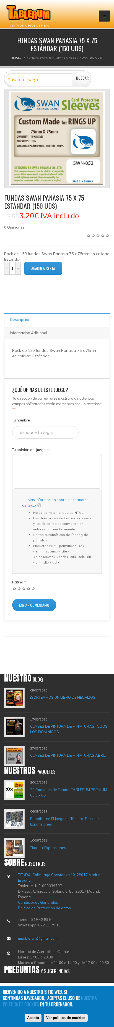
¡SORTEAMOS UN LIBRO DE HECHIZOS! (63, 697)
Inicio (16, 57)
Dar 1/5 (14, 588)
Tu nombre (21, 420)
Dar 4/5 (28, 588)
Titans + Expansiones (48, 847)
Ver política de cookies (65, 1018)
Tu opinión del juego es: (31, 449)
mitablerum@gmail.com (38, 938)
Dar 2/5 (19, 588)
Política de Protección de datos (44, 908)
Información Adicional (28, 333)
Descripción (20, 319)
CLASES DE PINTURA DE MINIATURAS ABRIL (68, 755)
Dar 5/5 (33, 588)
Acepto (33, 1018)
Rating (19, 582)
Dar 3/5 (24, 588)
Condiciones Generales (38, 902)
